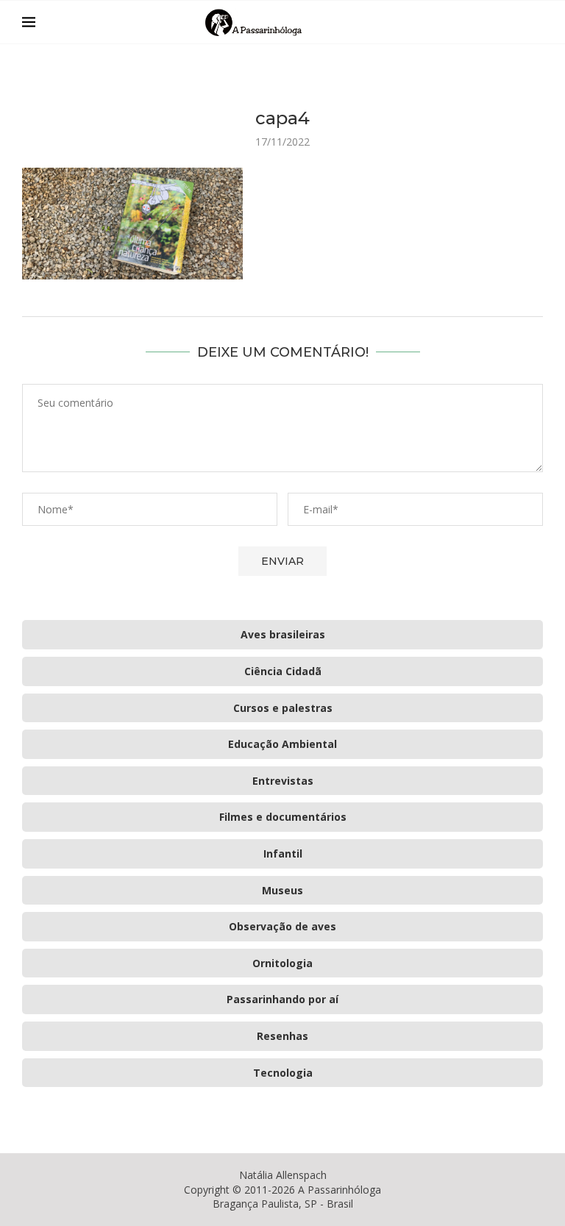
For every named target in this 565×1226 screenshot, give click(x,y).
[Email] (513, 22)
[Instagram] (498, 22)
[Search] (535, 22)
